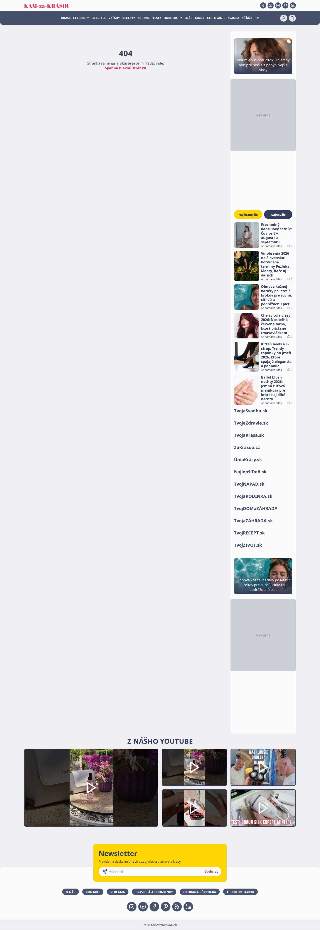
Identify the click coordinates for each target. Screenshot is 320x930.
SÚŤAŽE (247, 18)
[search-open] (292, 18)
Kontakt (93, 892)
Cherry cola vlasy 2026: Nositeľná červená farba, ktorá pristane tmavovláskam (275, 324)
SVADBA (233, 18)
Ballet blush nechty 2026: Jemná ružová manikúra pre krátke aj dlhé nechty (273, 388)
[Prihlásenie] (283, 18)
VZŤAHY (114, 18)
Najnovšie (278, 215)
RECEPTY (128, 18)
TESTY (157, 18)
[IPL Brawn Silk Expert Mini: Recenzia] (263, 808)
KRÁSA (66, 18)
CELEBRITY (81, 18)
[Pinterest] (285, 5)
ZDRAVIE (144, 18)
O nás (70, 892)
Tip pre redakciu (240, 892)
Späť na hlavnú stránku (125, 68)
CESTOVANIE (216, 18)
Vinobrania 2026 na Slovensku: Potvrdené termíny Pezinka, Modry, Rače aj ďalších (276, 264)
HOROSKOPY (173, 18)
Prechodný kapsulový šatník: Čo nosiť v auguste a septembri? (276, 233)
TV (257, 18)
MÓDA (199, 18)
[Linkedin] (293, 5)
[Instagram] (278, 5)
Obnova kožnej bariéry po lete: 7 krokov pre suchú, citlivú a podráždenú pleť (276, 295)
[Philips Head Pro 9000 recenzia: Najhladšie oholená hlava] (263, 767)
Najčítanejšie (248, 215)
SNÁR (188, 18)
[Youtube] (271, 5)
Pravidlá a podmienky (154, 892)
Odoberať (211, 872)
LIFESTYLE (98, 18)
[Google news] (177, 906)
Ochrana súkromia (199, 892)
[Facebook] (263, 5)
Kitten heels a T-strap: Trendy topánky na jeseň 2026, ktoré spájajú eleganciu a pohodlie (276, 355)
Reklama (117, 892)
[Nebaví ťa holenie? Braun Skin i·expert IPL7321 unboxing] (194, 808)
